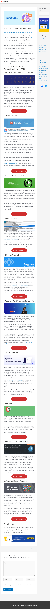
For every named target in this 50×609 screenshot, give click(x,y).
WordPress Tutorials (43, 80)
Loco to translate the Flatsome (11, 239)
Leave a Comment (8, 32)
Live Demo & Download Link (19, 111)
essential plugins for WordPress (26, 510)
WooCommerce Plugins (18, 32)
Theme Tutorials (42, 49)
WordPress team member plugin (11, 163)
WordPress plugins (43, 74)
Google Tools (42, 43)
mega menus (18, 461)
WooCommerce (42, 51)
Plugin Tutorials (42, 47)
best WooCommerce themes (10, 431)
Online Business (42, 45)
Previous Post (5, 548)
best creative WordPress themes (14, 380)
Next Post (34, 548)
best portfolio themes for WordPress (19, 285)
